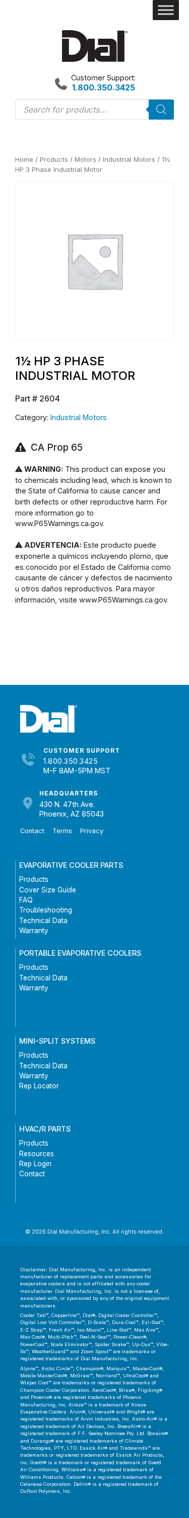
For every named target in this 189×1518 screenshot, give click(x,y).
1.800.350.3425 (70, 761)
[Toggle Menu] (166, 10)
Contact (32, 831)
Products (54, 159)
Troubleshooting (45, 910)
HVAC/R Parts (45, 1129)
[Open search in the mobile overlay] (94, 109)
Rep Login (35, 1164)
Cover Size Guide (47, 890)
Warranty (33, 931)
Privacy (91, 831)
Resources (36, 1154)
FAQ (26, 900)
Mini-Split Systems (57, 1041)
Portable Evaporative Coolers (80, 953)
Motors (85, 159)
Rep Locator (39, 1086)
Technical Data (43, 921)
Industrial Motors (129, 159)
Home (24, 159)
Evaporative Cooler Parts (71, 865)
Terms (62, 831)
